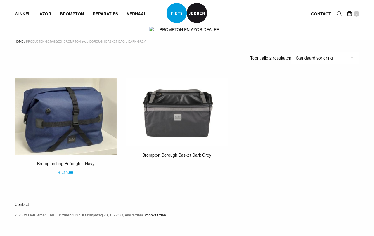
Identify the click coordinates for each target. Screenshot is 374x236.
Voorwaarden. (156, 214)
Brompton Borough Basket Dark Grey (176, 155)
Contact (321, 14)
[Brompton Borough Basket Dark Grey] (177, 112)
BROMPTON (72, 14)
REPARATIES (105, 14)
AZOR (45, 14)
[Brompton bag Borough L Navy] (66, 116)
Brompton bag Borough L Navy (65, 163)
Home (19, 41)
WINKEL (23, 14)
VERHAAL (136, 14)
